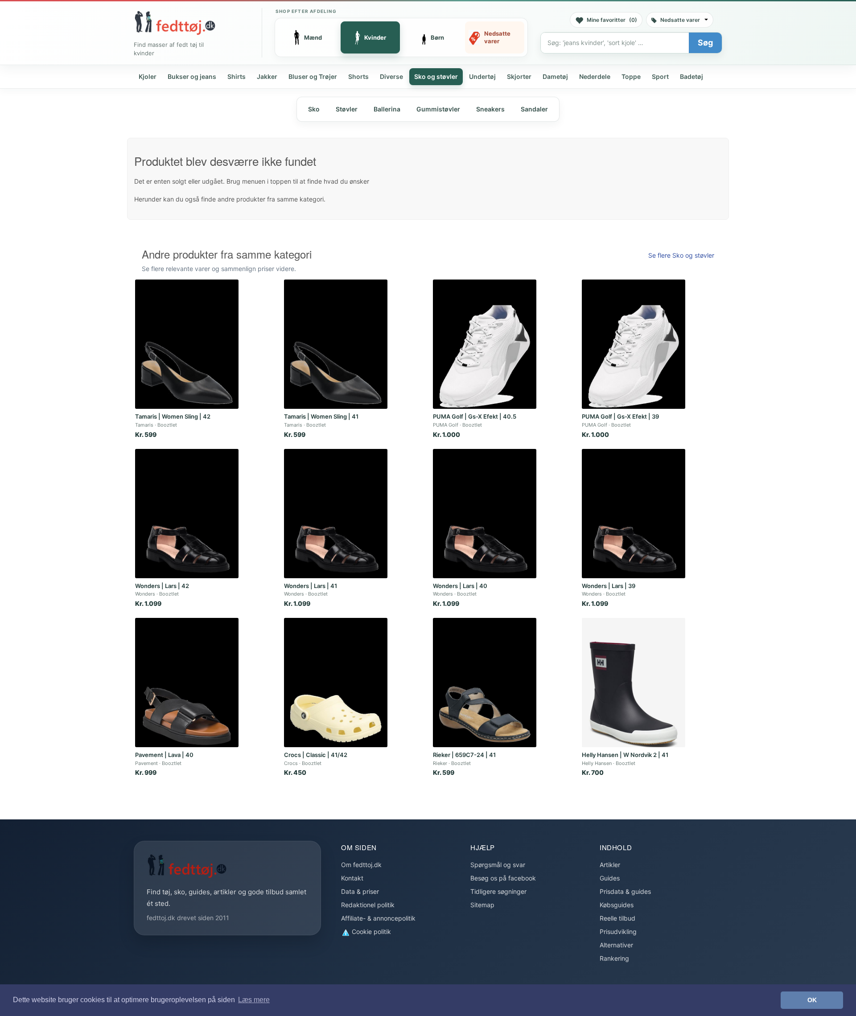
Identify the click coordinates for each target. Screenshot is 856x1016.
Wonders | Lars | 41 (310, 585)
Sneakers (490, 109)
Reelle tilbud (617, 918)
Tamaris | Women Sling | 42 (172, 416)
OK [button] (812, 1000)
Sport (660, 76)
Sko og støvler (436, 76)
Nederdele (594, 76)
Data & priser (360, 891)
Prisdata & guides (625, 891)
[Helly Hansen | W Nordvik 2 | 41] (633, 682)
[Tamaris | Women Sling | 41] (335, 344)
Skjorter (519, 76)
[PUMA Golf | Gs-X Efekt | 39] (633, 344)
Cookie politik (370, 931)
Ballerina (387, 109)
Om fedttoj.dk (361, 864)
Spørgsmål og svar (497, 864)
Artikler (610, 864)
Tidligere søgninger (498, 891)
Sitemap (482, 905)
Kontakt (352, 878)
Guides (610, 878)
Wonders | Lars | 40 (460, 585)
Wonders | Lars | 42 (162, 585)
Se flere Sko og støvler (681, 255)
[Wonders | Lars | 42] (187, 513)
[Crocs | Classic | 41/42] (335, 682)
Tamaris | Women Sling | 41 (321, 416)
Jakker (267, 76)
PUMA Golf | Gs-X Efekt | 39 (620, 416)
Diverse (391, 76)
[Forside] (175, 22)
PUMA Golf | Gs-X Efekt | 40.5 (474, 416)
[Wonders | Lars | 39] (633, 513)
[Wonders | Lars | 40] (484, 513)
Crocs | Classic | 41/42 (315, 754)
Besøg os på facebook (503, 878)
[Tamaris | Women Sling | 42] (187, 344)
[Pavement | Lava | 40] (187, 682)
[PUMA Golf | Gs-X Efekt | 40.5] (484, 344)
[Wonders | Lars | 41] (335, 513)
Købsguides (617, 905)
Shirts (236, 76)
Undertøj (482, 76)
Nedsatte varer (680, 19)
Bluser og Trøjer (312, 76)
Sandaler (534, 109)
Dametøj (555, 76)
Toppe (631, 76)
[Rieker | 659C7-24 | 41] (484, 682)
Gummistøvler (438, 109)
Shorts (358, 76)
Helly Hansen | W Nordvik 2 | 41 (625, 754)
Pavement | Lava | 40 (164, 754)
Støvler (347, 109)
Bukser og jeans (192, 76)
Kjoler (147, 76)
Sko (314, 109)
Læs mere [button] (254, 1000)
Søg (705, 42)
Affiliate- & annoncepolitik (378, 918)
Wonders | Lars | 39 (608, 585)
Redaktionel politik (368, 905)
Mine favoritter (612, 19)
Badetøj (691, 76)
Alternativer (616, 945)
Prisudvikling (618, 931)
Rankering (614, 958)
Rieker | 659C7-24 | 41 (464, 754)
